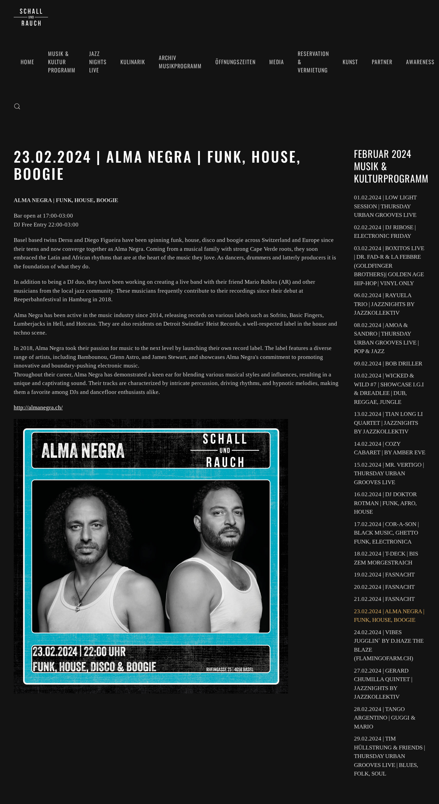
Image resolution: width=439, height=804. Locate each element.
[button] (17, 106)
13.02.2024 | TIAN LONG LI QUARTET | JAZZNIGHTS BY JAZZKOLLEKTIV (388, 423)
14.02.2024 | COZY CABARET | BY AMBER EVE (389, 448)
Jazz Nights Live (98, 61)
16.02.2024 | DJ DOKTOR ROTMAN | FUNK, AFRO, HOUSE (385, 503)
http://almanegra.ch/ (38, 407)
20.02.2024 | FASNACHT (384, 587)
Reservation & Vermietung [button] (313, 61)
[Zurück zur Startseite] (31, 17)
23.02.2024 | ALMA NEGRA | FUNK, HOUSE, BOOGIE (389, 616)
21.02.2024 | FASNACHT (384, 599)
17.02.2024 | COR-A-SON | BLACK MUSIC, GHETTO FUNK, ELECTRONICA (386, 533)
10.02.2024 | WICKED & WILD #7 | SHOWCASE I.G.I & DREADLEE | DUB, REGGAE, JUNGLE (389, 388)
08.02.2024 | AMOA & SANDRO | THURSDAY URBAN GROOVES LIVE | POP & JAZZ (386, 338)
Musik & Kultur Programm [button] (61, 61)
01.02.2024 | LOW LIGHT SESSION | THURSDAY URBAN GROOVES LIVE (385, 206)
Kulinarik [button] (132, 62)
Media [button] (276, 62)
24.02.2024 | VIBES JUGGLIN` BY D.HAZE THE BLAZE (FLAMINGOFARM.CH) (389, 645)
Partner (382, 62)
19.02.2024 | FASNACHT (384, 574)
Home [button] (27, 62)
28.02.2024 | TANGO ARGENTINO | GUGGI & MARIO (384, 718)
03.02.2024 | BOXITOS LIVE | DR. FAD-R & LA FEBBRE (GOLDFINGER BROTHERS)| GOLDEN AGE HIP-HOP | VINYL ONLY (389, 266)
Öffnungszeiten (235, 62)
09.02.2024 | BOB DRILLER (388, 363)
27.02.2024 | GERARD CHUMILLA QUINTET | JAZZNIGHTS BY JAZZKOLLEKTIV (383, 683)
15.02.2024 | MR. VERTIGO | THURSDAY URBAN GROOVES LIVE (389, 474)
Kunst (350, 62)
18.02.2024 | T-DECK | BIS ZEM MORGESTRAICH (386, 558)
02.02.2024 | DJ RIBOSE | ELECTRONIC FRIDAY (385, 232)
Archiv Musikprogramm (180, 62)
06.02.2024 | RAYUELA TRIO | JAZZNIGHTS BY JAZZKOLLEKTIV (384, 304)
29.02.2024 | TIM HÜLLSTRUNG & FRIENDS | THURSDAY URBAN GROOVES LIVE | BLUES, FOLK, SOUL (389, 756)
